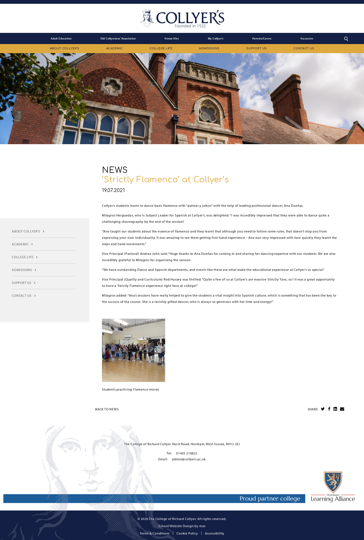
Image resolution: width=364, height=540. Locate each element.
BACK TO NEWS (107, 409)
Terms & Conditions (155, 533)
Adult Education (61, 38)
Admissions (209, 48)
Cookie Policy (187, 533)
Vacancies (306, 38)
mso (202, 526)
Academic (114, 48)
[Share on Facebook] (329, 409)
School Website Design (176, 526)
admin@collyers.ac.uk (189, 459)
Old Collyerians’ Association (118, 38)
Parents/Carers (262, 38)
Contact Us (303, 48)
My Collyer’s (215, 38)
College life (161, 48)
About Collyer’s (64, 48)
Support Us (256, 48)
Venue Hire (172, 38)
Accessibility (214, 533)
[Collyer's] (182, 18)
